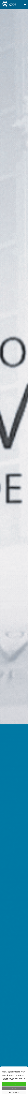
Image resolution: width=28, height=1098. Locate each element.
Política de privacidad (15, 1095)
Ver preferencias (14, 1092)
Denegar (14, 1088)
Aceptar (14, 1084)
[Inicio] (9, 4)
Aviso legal (23, 1095)
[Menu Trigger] (25, 4)
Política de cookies (6, 1095)
